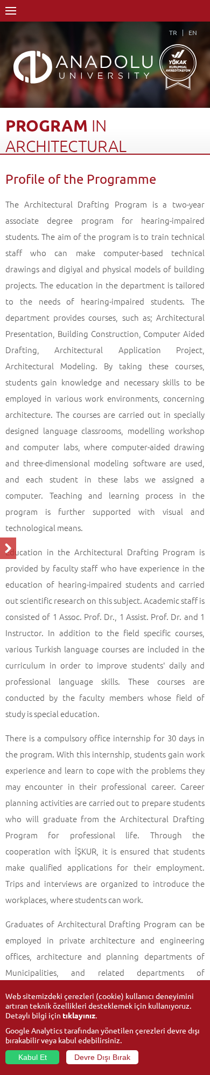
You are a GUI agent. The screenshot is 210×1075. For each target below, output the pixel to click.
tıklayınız (78, 1015)
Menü (11, 11)
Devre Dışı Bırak (102, 1057)
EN (192, 32)
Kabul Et (32, 1057)
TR (173, 32)
